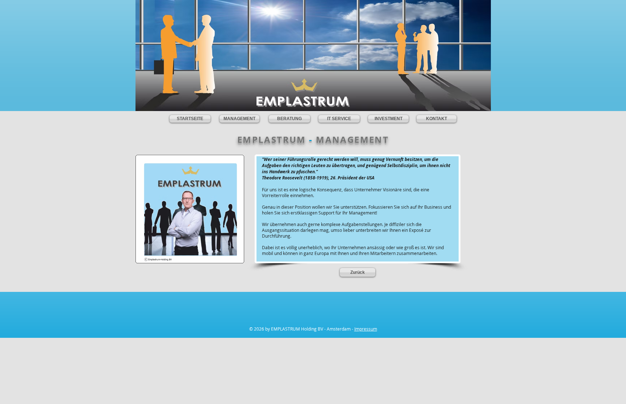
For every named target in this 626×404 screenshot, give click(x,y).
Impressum (365, 329)
